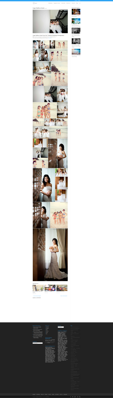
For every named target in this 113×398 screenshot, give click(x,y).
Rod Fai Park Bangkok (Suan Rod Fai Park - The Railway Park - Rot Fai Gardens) (75, 375)
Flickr (46, 333)
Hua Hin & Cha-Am (73, 348)
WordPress (47, 396)
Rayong (53, 341)
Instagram (47, 328)
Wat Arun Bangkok (73, 384)
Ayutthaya (52, 342)
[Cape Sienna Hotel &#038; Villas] (50, 288)
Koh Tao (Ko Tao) (73, 356)
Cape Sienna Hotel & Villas (48, 291)
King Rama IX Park (73, 353)
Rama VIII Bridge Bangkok (74, 371)
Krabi (46, 342)
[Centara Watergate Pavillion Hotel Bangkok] (38, 288)
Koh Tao (61, 394)
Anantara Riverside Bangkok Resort (75, 328)
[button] (35, 44)
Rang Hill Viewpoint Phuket (74, 372)
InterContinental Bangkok (37, 295)
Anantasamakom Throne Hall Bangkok (74, 330)
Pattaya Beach (72, 366)
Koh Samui (49, 339)
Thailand (78, 381)
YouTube (47, 331)
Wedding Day (50, 3)
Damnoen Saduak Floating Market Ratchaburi (75, 346)
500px (47, 329)
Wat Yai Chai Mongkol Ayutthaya (75, 388)
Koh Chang (47, 341)
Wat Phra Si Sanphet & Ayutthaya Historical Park (75, 386)
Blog (77, 3)
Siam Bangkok (72, 380)
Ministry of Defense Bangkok (74, 363)
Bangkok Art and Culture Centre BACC (75, 334)
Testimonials (63, 3)
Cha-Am (50, 341)
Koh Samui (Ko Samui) (73, 355)
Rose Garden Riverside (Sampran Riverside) (75, 378)
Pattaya (51, 341)
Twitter (47, 332)
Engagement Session (57, 3)
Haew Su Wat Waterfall (64, 295)
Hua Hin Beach (78, 348)
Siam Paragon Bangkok (73, 381)
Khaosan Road (72, 352)
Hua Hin (45, 8)
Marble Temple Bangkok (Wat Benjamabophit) (74, 361)
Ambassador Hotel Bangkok (60, 291)
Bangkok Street (72, 336)
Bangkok (48, 341)
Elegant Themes (39, 396)
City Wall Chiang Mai (73, 344)
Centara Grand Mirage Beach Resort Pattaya (75, 338)
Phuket (46, 339)
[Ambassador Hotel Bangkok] (61, 288)
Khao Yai (76, 352)
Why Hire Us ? (68, 3)
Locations (76, 0)
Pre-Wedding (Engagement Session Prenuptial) (75, 369)
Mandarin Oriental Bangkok (74, 359)
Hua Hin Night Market (73, 349)
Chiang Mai (76, 341)
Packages (79, 0)
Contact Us (73, 3)
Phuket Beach (72, 367)
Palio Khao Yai (72, 364)
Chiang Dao (72, 341)
